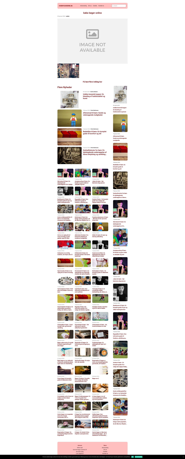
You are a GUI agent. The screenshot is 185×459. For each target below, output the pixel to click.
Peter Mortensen (94, 110)
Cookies (95, 5)
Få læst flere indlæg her (92, 82)
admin (67, 16)
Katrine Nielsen (94, 91)
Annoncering (83, 5)
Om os (89, 5)
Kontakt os (101, 5)
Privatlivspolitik (138, 456)
